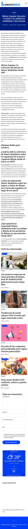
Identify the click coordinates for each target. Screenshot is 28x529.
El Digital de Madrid (5, 524)
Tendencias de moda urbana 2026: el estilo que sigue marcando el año (13, 315)
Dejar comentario (22, 24)
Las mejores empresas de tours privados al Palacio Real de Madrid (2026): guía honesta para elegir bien (13, 279)
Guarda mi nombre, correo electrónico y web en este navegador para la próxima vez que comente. (14, 436)
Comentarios (5, 396)
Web (3, 427)
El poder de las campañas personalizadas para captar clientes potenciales (14, 349)
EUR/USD (17, 510)
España (14, 12)
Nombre (5, 412)
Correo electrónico (7, 419)
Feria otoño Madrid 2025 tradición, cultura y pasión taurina (13, 382)
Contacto (14, 526)
